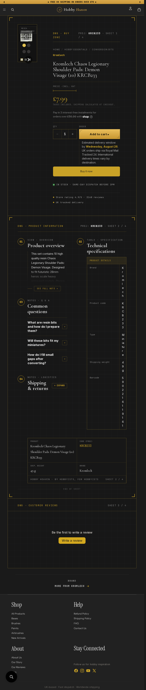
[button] (22, 59)
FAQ (76, 623)
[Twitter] (94, 670)
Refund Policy (81, 613)
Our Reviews (18, 667)
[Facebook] (76, 670)
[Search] (12, 10)
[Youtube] (88, 670)
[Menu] (4, 9)
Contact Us (80, 628)
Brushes (15, 623)
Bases (14, 618)
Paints (14, 628)
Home (56, 49)
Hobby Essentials (75, 49)
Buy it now (86, 171)
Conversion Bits (103, 49)
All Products (18, 613)
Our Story (16, 662)
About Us (16, 657)
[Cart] (139, 9)
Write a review (72, 540)
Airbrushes (17, 633)
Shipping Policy (82, 618)
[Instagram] (82, 670)
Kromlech (59, 55)
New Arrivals (18, 638)
